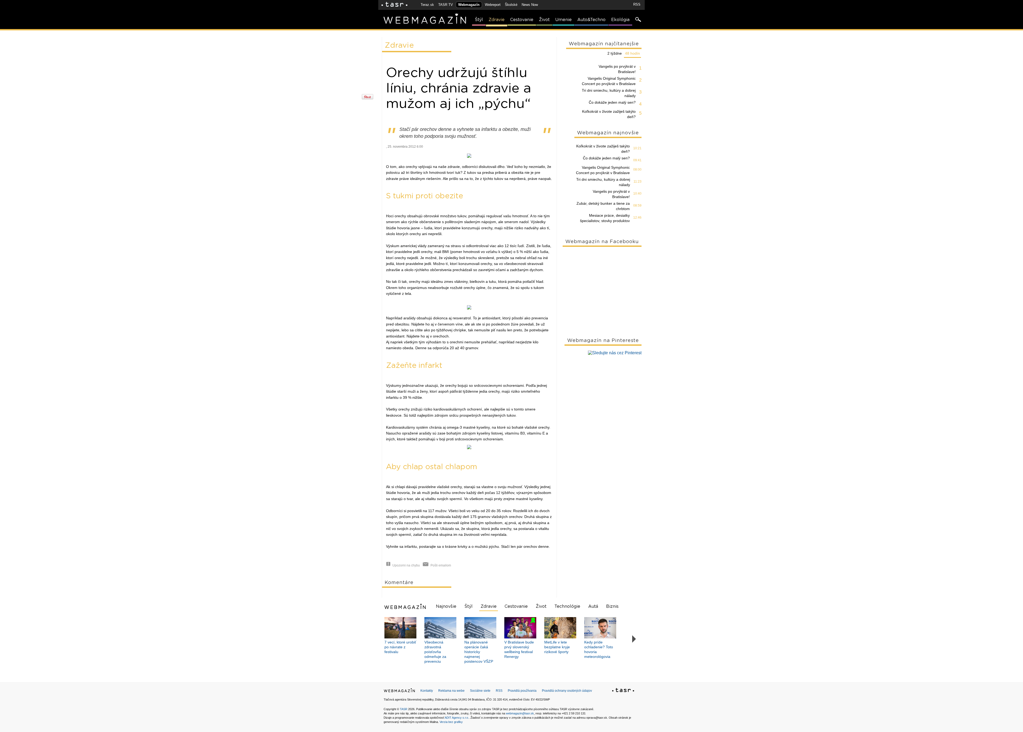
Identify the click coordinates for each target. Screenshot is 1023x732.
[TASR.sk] (394, 4)
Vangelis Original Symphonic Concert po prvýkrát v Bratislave (609, 81)
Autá (593, 606)
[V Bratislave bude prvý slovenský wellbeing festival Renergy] (520, 627)
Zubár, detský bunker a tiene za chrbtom (603, 206)
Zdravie (497, 20)
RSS (636, 4)
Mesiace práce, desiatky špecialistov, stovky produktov (605, 218)
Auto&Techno (591, 20)
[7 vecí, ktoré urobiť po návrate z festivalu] (400, 627)
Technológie (567, 606)
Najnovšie (446, 606)
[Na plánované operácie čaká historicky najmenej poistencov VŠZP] (480, 627)
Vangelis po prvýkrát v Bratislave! (617, 69)
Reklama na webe (451, 691)
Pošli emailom (441, 565)
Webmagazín (469, 5)
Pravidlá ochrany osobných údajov (567, 691)
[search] (637, 20)
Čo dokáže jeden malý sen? (612, 102)
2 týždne (614, 53)
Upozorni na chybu (406, 565)
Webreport (493, 5)
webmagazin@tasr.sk (520, 713)
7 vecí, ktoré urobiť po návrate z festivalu (400, 647)
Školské (511, 5)
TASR (403, 709)
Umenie (563, 20)
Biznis (612, 606)
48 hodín (632, 53)
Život (544, 20)
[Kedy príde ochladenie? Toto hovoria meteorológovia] (600, 627)
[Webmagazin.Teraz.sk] (399, 691)
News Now (530, 5)
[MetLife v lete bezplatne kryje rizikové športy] (560, 627)
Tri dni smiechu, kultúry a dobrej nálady (609, 93)
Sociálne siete (480, 691)
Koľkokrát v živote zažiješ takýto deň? (609, 114)
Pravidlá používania (522, 691)
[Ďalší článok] (634, 639)
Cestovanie (521, 20)
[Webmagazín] (405, 606)
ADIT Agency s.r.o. (457, 717)
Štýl (479, 20)
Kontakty (426, 691)
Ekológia (620, 20)
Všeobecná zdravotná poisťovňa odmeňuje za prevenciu (435, 651)
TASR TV (445, 5)
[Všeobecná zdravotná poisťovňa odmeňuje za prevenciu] (440, 627)
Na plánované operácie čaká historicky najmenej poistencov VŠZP (478, 651)
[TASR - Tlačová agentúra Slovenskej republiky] (623, 691)
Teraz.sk (427, 5)
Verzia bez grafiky (451, 721)
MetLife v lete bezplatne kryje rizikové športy (557, 647)
